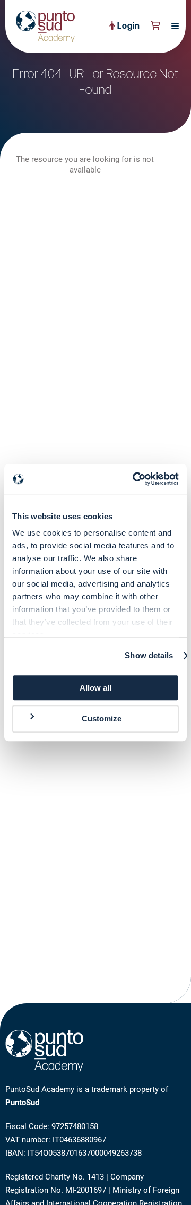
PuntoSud (22, 1102)
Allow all (95, 687)
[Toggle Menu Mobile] (172, 26)
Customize (101, 719)
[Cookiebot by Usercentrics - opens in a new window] (135, 479)
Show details (149, 655)
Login (127, 26)
